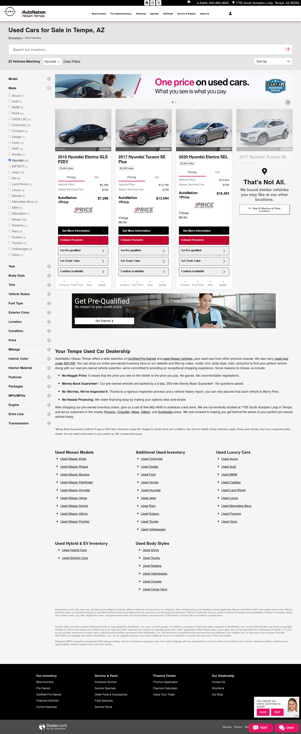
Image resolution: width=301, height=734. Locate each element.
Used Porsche (231, 513)
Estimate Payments (71, 239)
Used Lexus (229, 497)
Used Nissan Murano (75, 474)
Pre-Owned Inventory (121, 13)
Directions (218, 688)
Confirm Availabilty (72, 271)
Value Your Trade (164, 694)
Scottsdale (165, 411)
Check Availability (252, 250)
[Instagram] (152, 2)
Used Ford (148, 474)
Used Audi (228, 466)
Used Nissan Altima (74, 513)
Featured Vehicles (47, 700)
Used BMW (229, 474)
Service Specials (105, 688)
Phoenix (109, 411)
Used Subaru (150, 513)
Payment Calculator (165, 688)
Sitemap (227, 727)
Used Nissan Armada (75, 490)
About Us (204, 13)
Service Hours (103, 707)
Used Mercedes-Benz (236, 505)
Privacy (238, 727)
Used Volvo (229, 521)
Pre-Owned (43, 688)
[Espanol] (189, 2)
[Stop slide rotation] (288, 102)
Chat (263, 712)
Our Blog (217, 694)
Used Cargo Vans (155, 589)
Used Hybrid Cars (74, 550)
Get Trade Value (70, 260)
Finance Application (165, 682)
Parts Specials (104, 700)
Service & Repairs (186, 13)
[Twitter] (158, 2)
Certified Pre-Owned (142, 358)
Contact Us (218, 682)
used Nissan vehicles (177, 358)
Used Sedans (152, 565)
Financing (141, 13)
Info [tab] (96, 177)
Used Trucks (151, 557)
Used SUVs (151, 550)
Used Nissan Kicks (73, 458)
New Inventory (99, 13)
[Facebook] (146, 2)
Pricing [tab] (71, 177)
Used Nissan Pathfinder (76, 482)
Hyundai (50, 61)
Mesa (135, 411)
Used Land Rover (233, 490)
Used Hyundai (151, 490)
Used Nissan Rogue (74, 466)
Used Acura (229, 458)
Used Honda (149, 482)
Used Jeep (148, 497)
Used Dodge (149, 466)
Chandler (123, 411)
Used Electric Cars (75, 557)
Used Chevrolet (152, 458)
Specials (154, 13)
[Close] (297, 699)
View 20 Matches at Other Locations (266, 209)
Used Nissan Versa (73, 497)
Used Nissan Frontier (75, 521)
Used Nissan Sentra (74, 505)
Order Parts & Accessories (111, 694)
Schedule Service (106, 682)
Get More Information (76, 231)
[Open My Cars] (229, 14)
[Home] (10, 13)
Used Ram (148, 505)
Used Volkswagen (153, 529)
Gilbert (145, 411)
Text (277, 712)
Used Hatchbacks (155, 573)
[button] (83, 168)
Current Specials (46, 707)
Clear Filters (71, 61)
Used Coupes (152, 581)
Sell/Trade (168, 13)
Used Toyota (149, 521)
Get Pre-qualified (70, 250)
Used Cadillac (231, 482)
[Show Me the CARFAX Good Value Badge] (125, 220)
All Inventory (15, 37)
